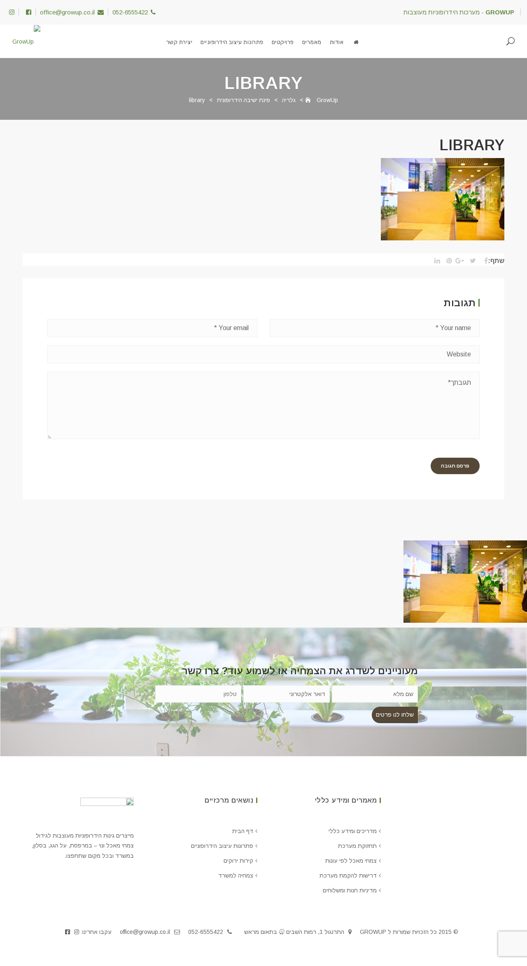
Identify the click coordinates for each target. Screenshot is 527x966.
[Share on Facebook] (483, 261)
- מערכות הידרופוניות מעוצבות (458, 12)
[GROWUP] (356, 42)
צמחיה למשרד (235, 875)
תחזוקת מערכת (357, 846)
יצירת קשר (179, 42)
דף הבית (242, 831)
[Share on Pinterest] (447, 261)
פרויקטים (283, 42)
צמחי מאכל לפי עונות (351, 860)
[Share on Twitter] (471, 261)
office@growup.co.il (67, 12)
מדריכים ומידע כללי (353, 831)
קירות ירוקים (238, 860)
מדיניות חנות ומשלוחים (350, 890)
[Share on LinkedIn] (435, 261)
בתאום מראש (260, 932)
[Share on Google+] (459, 261)
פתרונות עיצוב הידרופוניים (232, 42)
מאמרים (312, 42)
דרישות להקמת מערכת (348, 875)
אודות (337, 42)
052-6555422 (130, 12)
